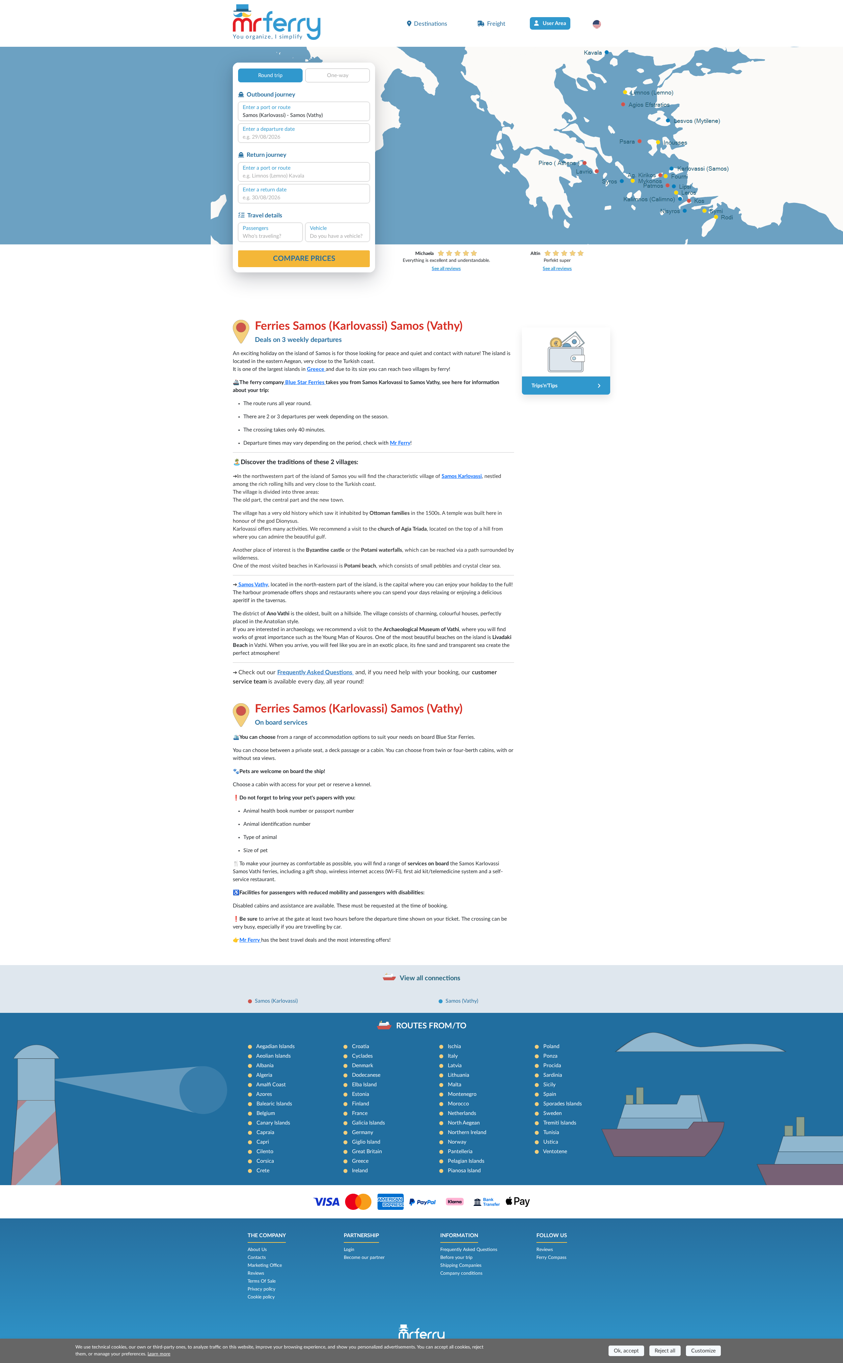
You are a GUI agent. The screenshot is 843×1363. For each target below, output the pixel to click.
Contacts (257, 1257)
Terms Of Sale (262, 1281)
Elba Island (364, 1084)
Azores (264, 1094)
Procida (552, 1065)
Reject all (665, 1350)
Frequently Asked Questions (468, 1249)
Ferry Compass (551, 1257)
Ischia (454, 1046)
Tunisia (551, 1132)
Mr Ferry (400, 443)
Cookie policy (261, 1297)
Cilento (265, 1151)
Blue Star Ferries (305, 382)
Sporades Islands (562, 1103)
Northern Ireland (467, 1132)
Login (349, 1249)
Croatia (360, 1046)
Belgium (266, 1113)
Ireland (360, 1170)
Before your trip (456, 1257)
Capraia (265, 1132)
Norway (457, 1142)
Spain (549, 1094)
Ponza (550, 1056)
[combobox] (304, 115)
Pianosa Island (464, 1170)
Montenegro (462, 1094)
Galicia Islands (368, 1123)
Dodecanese (366, 1075)
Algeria (264, 1075)
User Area (553, 23)
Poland (551, 1046)
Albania (265, 1065)
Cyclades (362, 1056)
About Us (257, 1249)
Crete (263, 1170)
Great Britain (367, 1151)
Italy (453, 1056)
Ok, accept (626, 1350)
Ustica (550, 1142)
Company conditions (461, 1273)
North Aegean (464, 1123)
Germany (362, 1132)
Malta (454, 1084)
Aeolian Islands (273, 1056)
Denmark (362, 1065)
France (359, 1113)
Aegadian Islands (275, 1046)
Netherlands (462, 1113)
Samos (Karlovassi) (276, 1001)
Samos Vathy (252, 584)
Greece (316, 369)
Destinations (430, 24)
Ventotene (555, 1151)
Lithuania (458, 1075)
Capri (263, 1142)
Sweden (552, 1113)
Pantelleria (460, 1151)
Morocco (458, 1103)
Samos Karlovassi (462, 476)
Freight (496, 24)
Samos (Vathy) (462, 1001)
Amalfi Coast (271, 1084)
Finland (360, 1103)
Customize (703, 1350)
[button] (600, 24)
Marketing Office (265, 1265)
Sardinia (552, 1075)
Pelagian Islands (466, 1161)
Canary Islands (273, 1123)
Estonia (360, 1094)
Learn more (159, 1354)
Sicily (549, 1084)
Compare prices (304, 258)
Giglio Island (366, 1142)
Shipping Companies (460, 1265)
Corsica (265, 1161)
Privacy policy (261, 1289)
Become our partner (364, 1257)
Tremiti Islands (559, 1123)
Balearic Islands (274, 1103)
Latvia (455, 1065)
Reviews (256, 1273)
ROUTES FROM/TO (431, 1026)
